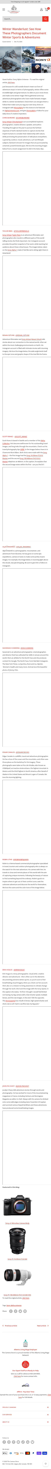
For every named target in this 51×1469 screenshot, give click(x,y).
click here (11, 82)
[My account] (41, 9)
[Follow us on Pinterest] (13, 1442)
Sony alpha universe (14, 1305)
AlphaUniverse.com (12, 110)
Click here (17, 1376)
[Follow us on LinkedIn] (27, 1442)
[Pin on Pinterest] (15, 1311)
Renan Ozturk (36, 339)
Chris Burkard (17, 122)
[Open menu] (3, 10)
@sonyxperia (10, 1001)
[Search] (45, 19)
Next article (41, 1326)
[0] (46, 9)
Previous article (11, 1326)
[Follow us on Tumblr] (32, 1442)
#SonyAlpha (18, 107)
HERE (22, 449)
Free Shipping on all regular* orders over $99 (25, 2)
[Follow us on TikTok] (23, 1442)
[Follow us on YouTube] (18, 1442)
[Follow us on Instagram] (9, 1442)
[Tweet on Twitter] (20, 1311)
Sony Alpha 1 (12, 250)
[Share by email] (25, 1311)
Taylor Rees (16, 235)
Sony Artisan (7, 122)
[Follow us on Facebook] (4, 1442)
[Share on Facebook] (11, 1311)
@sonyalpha (31, 110)
